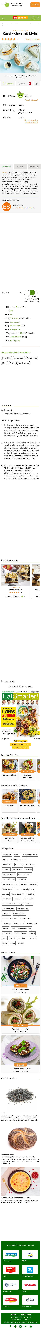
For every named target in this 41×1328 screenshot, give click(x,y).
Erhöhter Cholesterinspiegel (12, 904)
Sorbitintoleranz (20, 933)
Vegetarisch (22, 879)
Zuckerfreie (30, 864)
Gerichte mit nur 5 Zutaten (20, 1068)
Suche (33, 19)
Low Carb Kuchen (24, 874)
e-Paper (37, 739)
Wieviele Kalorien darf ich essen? (31, 121)
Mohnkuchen (7, 864)
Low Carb (28, 869)
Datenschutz (26, 1315)
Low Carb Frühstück (9, 775)
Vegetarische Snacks (9, 884)
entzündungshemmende (24, 899)
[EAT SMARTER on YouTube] (30, 1326)
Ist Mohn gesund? (7, 1154)
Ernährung (19, 864)
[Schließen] (1, 4)
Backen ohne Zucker (30, 855)
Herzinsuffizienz (19, 914)
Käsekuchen (6, 855)
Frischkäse (14, 318)
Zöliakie (13, 938)
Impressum (14, 1315)
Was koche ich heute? (20, 1029)
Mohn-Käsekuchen (15, 590)
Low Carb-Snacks (8, 879)
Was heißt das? (31, 100)
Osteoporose (32, 923)
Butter (18, 307)
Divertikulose (7, 899)
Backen (17, 855)
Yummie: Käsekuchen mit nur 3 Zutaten (16, 1198)
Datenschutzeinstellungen (20, 1317)
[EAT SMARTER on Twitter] (25, 1326)
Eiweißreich (10, 805)
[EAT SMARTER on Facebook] (10, 1326)
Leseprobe (5, 739)
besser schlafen (17, 894)
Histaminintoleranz (9, 918)
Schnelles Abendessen (20, 989)
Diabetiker (30, 894)
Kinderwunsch (24, 918)
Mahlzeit (33, 938)
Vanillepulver (15, 340)
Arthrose (5, 894)
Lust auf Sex (6, 923)
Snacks (4, 943)
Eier (11, 311)
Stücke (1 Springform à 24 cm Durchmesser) (32, 299)
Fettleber (29, 904)
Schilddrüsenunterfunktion (21, 928)
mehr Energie (19, 923)
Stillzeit (32, 933)
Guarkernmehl (16, 337)
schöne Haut (7, 933)
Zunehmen (23, 938)
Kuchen (5, 859)
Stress (4, 938)
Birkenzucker (15, 325)
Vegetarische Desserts (28, 884)
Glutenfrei (6, 869)
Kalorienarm (17, 869)
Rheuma (5, 928)
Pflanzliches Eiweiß (27, 805)
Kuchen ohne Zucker (18, 859)
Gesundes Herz (22, 909)
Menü (3, 19)
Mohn (22, 333)
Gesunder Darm (8, 909)
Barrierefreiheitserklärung (14, 1322)
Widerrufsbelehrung (20, 1320)
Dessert (20, 943)
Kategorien (32, 1322)
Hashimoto (6, 914)
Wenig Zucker (7, 889)
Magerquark (15, 322)
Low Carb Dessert (8, 874)
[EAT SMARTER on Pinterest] (15, 1326)
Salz (11, 314)
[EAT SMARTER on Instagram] (20, 1326)
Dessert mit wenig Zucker (24, 889)
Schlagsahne (15, 329)
